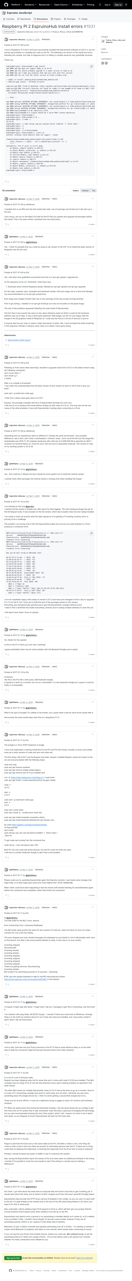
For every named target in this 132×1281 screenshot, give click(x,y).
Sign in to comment (84, 1258)
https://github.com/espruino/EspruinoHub (29, 825)
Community (62, 1271)
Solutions (29, 4)
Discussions (42, 19)
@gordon (30, 506)
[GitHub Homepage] (10, 1270)
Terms (31, 1271)
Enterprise (77, 4)
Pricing (90, 4)
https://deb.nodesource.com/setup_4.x (27, 777)
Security (46, 1271)
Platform (15, 4)
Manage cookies (88, 1271)
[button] (93, 39)
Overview (10, 19)
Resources (44, 4)
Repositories (25, 19)
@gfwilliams (31, 242)
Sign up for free (13, 1258)
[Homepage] (6, 5)
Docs (70, 1271)
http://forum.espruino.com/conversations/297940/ (25, 979)
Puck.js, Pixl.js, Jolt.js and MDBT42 (67, 32)
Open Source (60, 4)
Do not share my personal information (109, 1271)
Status (54, 1271)
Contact (77, 1271)
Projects (57, 19)
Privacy (38, 1271)
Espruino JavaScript (19, 12)
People (84, 19)
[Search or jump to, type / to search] (99, 5)
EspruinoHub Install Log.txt (19, 340)
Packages (71, 19)
